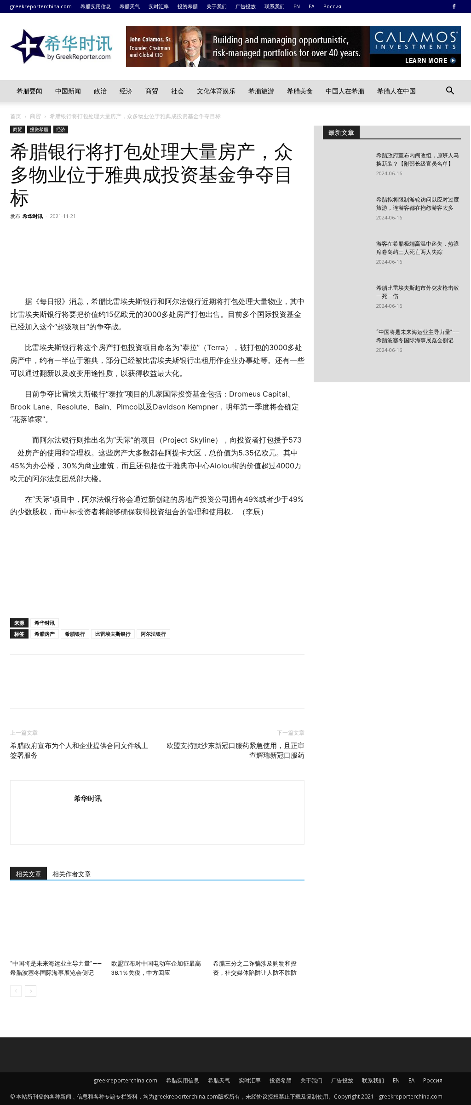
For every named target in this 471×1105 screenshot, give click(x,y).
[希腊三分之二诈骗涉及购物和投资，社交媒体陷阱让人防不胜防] (258, 924)
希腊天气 (130, 6)
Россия (332, 6)
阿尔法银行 (153, 633)
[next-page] (30, 991)
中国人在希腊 (345, 90)
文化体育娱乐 (216, 90)
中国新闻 (68, 90)
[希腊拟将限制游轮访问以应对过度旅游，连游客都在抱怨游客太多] (346, 212)
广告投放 (246, 6)
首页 (15, 116)
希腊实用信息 (95, 6)
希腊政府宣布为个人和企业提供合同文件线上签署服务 (79, 751)
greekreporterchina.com (41, 6)
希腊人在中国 (396, 90)
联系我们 (274, 6)
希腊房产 (44, 633)
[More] (104, 237)
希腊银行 (75, 633)
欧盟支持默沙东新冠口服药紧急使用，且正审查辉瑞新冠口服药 (235, 751)
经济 (126, 90)
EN (296, 6)
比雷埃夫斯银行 (113, 633)
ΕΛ (312, 6)
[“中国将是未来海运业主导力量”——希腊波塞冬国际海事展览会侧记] (56, 924)
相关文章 (28, 874)
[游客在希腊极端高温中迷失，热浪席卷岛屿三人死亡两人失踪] (346, 256)
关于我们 (217, 6)
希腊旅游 (261, 90)
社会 (177, 90)
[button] (450, 91)
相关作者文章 (71, 874)
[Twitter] (40, 237)
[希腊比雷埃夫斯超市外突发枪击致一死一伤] (346, 300)
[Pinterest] (61, 237)
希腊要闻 (29, 90)
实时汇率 (159, 6)
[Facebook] (454, 6)
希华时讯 (33, 216)
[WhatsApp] (83, 237)
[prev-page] (16, 991)
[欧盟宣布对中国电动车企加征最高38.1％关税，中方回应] (157, 924)
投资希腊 (188, 6)
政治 (100, 90)
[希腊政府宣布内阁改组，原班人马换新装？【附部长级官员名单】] (346, 167)
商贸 (151, 90)
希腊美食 (300, 90)
